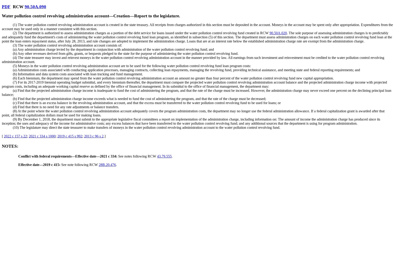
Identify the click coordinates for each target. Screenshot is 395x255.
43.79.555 (164, 156)
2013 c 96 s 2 (94, 136)
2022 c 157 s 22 (15, 136)
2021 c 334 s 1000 (42, 136)
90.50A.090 (35, 6)
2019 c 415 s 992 (69, 136)
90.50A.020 (278, 33)
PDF (6, 6)
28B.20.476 (107, 165)
